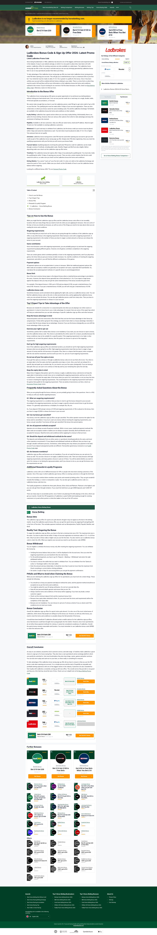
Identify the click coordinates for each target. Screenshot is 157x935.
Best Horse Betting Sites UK (50, 7)
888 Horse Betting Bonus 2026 (89, 899)
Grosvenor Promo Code (34, 384)
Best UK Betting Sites (30, 13)
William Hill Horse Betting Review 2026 (64, 905)
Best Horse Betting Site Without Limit (36, 897)
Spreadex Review (81, 689)
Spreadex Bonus (77, 27)
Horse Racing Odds (101, 7)
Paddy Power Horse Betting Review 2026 (64, 907)
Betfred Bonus (113, 27)
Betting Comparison (66, 7)
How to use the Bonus (36, 195)
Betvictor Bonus (114, 138)
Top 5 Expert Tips (34, 198)
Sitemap (111, 899)
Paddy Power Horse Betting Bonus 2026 (92, 907)
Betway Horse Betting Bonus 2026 (90, 897)
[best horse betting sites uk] (33, 7)
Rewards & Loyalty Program (37, 203)
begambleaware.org (78, 925)
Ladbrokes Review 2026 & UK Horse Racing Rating (116, 89)
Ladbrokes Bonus (114, 128)
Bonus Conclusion (34, 209)
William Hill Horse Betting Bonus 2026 (91, 905)
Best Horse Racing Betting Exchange (36, 899)
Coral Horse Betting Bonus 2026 (90, 902)
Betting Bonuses (79, 7)
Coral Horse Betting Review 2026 (62, 902)
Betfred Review (80, 699)
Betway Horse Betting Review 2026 (63, 897)
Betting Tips (90, 7)
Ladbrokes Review (81, 721)
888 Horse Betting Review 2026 (62, 899)
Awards (112, 7)
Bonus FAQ (32, 201)
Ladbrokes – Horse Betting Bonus (41, 206)
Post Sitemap (112, 902)
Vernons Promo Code (59, 169)
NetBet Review (80, 710)
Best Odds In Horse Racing (34, 907)
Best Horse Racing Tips (33, 905)
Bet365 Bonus (41, 27)
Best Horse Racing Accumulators (35, 902)
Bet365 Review (80, 678)
